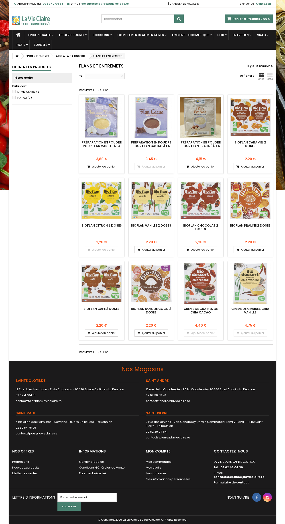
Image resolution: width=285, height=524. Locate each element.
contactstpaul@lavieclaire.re (36, 433)
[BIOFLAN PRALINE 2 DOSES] (250, 200)
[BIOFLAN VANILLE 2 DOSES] (151, 200)
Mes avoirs (153, 467)
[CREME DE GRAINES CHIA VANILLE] (250, 283)
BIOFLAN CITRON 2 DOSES (101, 225)
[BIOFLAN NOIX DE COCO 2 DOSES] (151, 283)
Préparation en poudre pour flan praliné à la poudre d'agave (201, 146)
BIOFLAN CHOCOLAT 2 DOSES (200, 227)
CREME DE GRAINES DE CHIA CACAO (201, 311)
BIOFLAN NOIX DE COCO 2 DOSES (151, 311)
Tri (81, 76)
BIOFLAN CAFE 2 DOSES (101, 309)
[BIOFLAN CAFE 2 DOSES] (101, 283)
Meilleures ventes (25, 473)
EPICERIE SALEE (39, 35)
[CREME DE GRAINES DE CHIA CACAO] (200, 283)
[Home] (18, 35)
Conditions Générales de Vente (102, 467)
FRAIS (20, 45)
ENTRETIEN (241, 35)
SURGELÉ (40, 45)
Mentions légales (91, 462)
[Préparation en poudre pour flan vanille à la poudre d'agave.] (101, 117)
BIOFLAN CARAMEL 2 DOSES (250, 144)
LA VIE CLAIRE (29, 92)
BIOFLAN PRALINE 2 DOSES (250, 225)
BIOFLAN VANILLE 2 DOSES (151, 225)
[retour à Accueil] (17, 56)
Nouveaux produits (25, 467)
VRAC (261, 35)
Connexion (263, 4)
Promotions (20, 462)
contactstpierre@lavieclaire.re (168, 437)
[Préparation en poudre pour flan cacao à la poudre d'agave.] (151, 117)
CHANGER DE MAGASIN (184, 4)
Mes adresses (156, 473)
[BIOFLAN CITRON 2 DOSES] (101, 200)
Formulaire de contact (231, 482)
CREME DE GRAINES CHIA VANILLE (250, 311)
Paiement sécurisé (92, 473)
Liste (270, 79)
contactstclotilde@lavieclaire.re (39, 401)
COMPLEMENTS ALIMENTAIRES (140, 35)
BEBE (220, 35)
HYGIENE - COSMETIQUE (190, 35)
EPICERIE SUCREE (71, 35)
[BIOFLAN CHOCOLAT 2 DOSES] (200, 200)
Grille (261, 79)
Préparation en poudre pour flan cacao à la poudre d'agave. (151, 146)
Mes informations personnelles (168, 479)
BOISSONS (101, 35)
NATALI (24, 98)
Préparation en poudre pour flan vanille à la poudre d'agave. (102, 146)
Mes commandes (158, 462)
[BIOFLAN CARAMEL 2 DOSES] (250, 117)
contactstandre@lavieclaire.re (168, 401)
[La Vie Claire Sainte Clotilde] (53, 16)
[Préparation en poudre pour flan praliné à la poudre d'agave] (200, 117)
